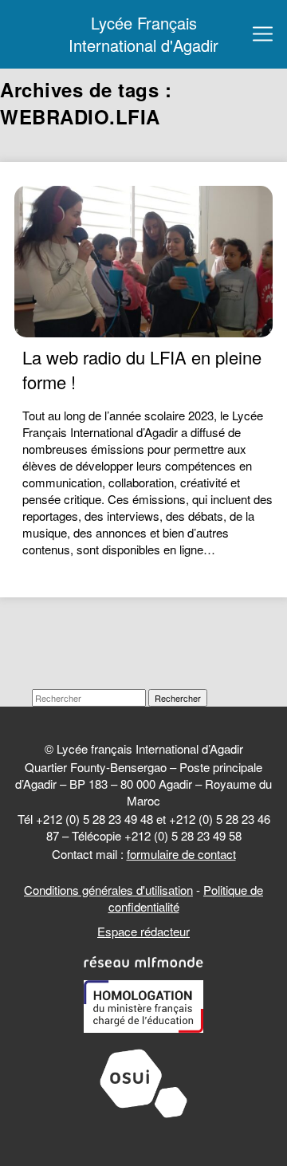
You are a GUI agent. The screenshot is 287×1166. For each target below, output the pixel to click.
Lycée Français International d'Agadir (143, 34)
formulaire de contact (181, 853)
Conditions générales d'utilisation (108, 889)
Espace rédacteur (143, 931)
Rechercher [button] (178, 697)
